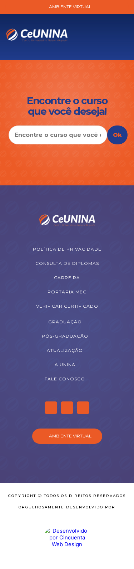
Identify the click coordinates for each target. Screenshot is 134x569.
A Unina (65, 364)
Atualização (65, 350)
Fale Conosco (65, 378)
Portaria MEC (67, 291)
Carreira (67, 277)
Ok (117, 135)
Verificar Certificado (67, 306)
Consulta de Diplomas (67, 263)
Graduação (65, 321)
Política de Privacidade (67, 249)
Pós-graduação (65, 336)
